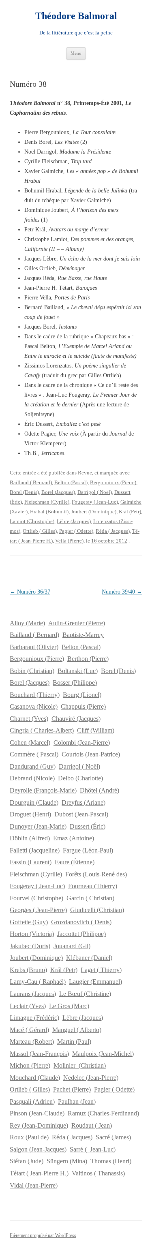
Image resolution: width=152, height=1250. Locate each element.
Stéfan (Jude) (26, 1161)
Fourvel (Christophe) (36, 898)
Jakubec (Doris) (30, 945)
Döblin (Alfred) (30, 838)
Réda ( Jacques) (113, 531)
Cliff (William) (95, 730)
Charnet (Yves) (29, 718)
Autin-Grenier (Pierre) (76, 623)
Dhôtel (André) (99, 790)
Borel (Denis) (24, 492)
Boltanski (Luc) (78, 670)
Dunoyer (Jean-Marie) (38, 826)
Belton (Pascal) (71, 482)
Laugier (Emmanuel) (95, 981)
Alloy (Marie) (27, 623)
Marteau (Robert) (32, 1041)
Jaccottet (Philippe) (81, 933)
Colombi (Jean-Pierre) (82, 742)
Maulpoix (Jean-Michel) (103, 1053)
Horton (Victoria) (32, 933)
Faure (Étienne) (74, 862)
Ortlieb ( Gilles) (40, 531)
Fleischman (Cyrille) (46, 502)
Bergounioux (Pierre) (113, 482)
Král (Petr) (130, 512)
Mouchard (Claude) (35, 1077)
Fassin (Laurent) (30, 862)
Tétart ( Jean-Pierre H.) (39, 1173)
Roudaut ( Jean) (91, 1125)
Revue (85, 473)
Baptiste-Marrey (83, 634)
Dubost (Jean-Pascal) (81, 814)
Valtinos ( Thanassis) (98, 1173)
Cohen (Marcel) (30, 742)
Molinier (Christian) (80, 1065)
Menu (76, 53)
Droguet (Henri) (30, 814)
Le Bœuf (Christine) (85, 993)
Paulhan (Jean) (77, 1101)
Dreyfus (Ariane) (83, 802)
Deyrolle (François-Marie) (43, 790)
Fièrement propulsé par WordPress (43, 1235)
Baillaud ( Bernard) (31, 482)
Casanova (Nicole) (34, 706)
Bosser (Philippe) (75, 682)
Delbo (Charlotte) (80, 778)
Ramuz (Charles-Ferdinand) (103, 1113)
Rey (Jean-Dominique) (39, 1125)
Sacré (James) (113, 1137)
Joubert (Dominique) (93, 512)
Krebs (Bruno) (28, 969)
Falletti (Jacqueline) (35, 850)
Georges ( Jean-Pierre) (38, 909)
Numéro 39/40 (122, 592)
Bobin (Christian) (32, 670)
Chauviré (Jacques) (76, 718)
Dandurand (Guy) (33, 766)
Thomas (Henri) (110, 1161)
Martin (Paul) (74, 1041)
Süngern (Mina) (67, 1161)
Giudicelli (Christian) (97, 909)
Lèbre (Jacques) (74, 521)
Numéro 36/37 (30, 592)
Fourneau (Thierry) (92, 885)
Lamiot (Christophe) (32, 521)
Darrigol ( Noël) (94, 492)
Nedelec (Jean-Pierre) (90, 1077)
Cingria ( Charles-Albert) (42, 730)
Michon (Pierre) (30, 1065)
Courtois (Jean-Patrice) (91, 754)
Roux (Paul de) (29, 1137)
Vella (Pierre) (69, 541)
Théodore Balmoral (76, 16)
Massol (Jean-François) (39, 1053)
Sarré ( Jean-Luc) (93, 1149)
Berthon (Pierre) (88, 658)
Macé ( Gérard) (29, 1029)
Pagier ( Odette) (76, 531)
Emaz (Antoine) (73, 838)
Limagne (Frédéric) (34, 1017)
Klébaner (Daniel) (89, 957)
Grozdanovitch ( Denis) (81, 922)
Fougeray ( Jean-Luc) (95, 502)
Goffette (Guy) (29, 922)
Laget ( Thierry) (101, 969)
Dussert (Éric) (87, 826)
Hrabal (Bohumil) (49, 512)
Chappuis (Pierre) (83, 706)
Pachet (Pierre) (72, 1089)
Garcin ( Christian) (90, 898)
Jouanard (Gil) (72, 945)
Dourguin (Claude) (34, 802)
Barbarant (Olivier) (34, 646)
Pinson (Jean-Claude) (37, 1113)
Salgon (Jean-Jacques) (38, 1149)
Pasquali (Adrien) (32, 1101)
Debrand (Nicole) (32, 778)
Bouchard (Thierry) (35, 694)
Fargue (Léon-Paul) (88, 850)
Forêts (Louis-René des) (96, 874)
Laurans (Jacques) (33, 993)
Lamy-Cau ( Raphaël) (38, 981)
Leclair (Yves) (28, 1005)
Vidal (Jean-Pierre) (34, 1185)
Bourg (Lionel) (82, 694)
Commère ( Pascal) (34, 754)
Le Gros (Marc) (69, 1005)
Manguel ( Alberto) (76, 1029)
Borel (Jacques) (58, 492)
